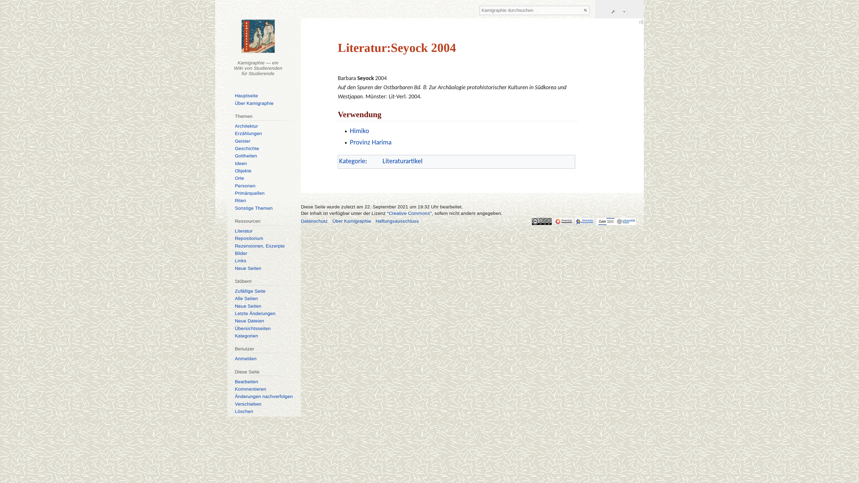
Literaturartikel (403, 161)
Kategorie (352, 161)
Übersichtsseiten (253, 328)
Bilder (241, 253)
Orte (239, 178)
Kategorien (246, 335)
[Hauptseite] (258, 36)
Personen (245, 185)
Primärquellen (250, 193)
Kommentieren (250, 389)
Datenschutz (314, 221)
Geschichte (247, 148)
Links (240, 260)
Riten (240, 200)
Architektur (246, 126)
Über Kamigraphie (254, 103)
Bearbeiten (246, 381)
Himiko (359, 131)
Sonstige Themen (254, 208)
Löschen (244, 411)
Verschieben (248, 404)
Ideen (241, 163)
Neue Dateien (249, 320)
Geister (242, 141)
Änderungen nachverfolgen (264, 396)
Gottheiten (246, 155)
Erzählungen (248, 133)
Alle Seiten (246, 298)
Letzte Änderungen (255, 313)
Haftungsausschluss (397, 221)
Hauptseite (246, 95)
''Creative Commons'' (409, 213)
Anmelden (246, 358)
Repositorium (249, 238)
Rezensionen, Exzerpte (260, 245)
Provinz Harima (370, 142)
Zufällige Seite (250, 291)
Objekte (243, 170)
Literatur (244, 230)
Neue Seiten (248, 268)
